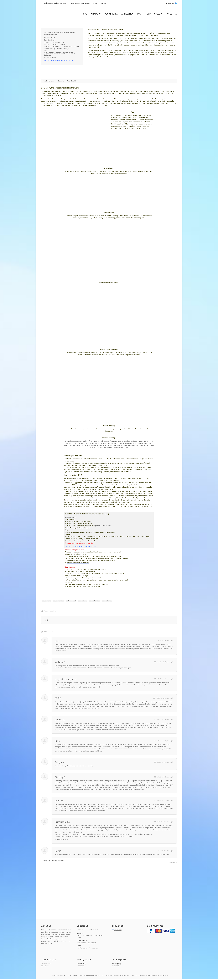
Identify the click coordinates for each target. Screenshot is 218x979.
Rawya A (59, 762)
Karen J (59, 850)
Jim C (57, 740)
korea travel (72, 601)
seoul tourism (95, 601)
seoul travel (107, 601)
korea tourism (59, 601)
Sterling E (60, 777)
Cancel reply (173, 863)
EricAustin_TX (62, 821)
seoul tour (83, 601)
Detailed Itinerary (49, 81)
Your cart (172, 3)
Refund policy (116, 964)
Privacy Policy (81, 964)
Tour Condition (72, 81)
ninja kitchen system (66, 679)
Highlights (61, 81)
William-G (60, 662)
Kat (56, 640)
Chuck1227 (61, 719)
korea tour (47, 601)
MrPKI (58, 698)
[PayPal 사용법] (161, 933)
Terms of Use (46, 964)
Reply (171, 641)
